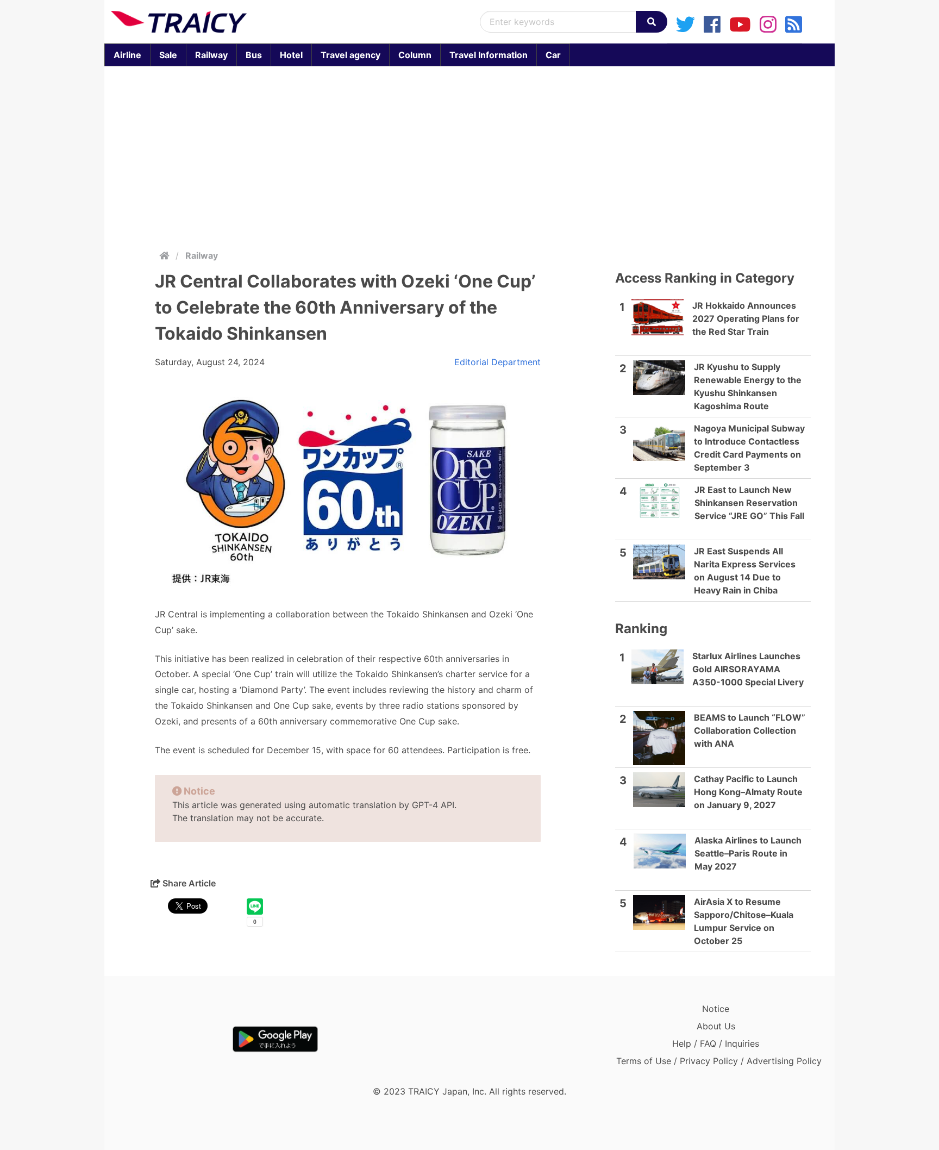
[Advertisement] (469, 155)
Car (553, 54)
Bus (254, 54)
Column (414, 54)
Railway (211, 54)
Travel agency (350, 54)
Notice (715, 1008)
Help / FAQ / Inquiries (715, 1043)
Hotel (291, 54)
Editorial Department (497, 362)
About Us (716, 1026)
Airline (127, 54)
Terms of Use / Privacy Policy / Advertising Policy (719, 1060)
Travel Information (488, 54)
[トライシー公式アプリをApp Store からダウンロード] (174, 1039)
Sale (168, 54)
